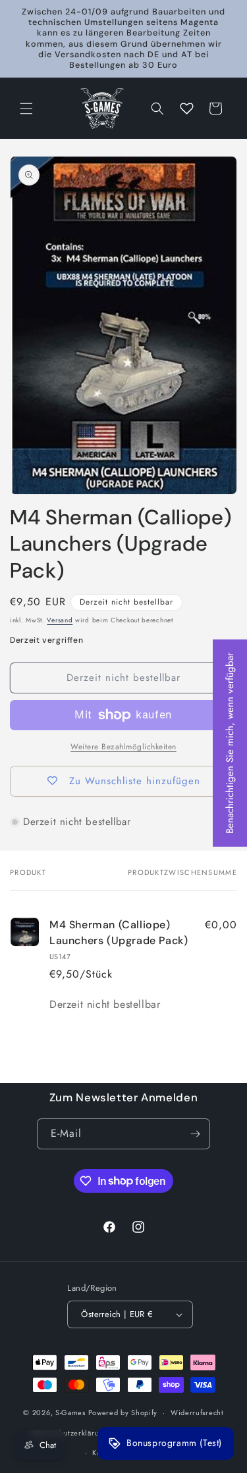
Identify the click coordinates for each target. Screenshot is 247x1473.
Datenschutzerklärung (70, 1433)
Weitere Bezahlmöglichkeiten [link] (123, 747)
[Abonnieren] (194, 1133)
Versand (59, 620)
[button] (26, 108)
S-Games (70, 1412)
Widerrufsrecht (197, 1412)
